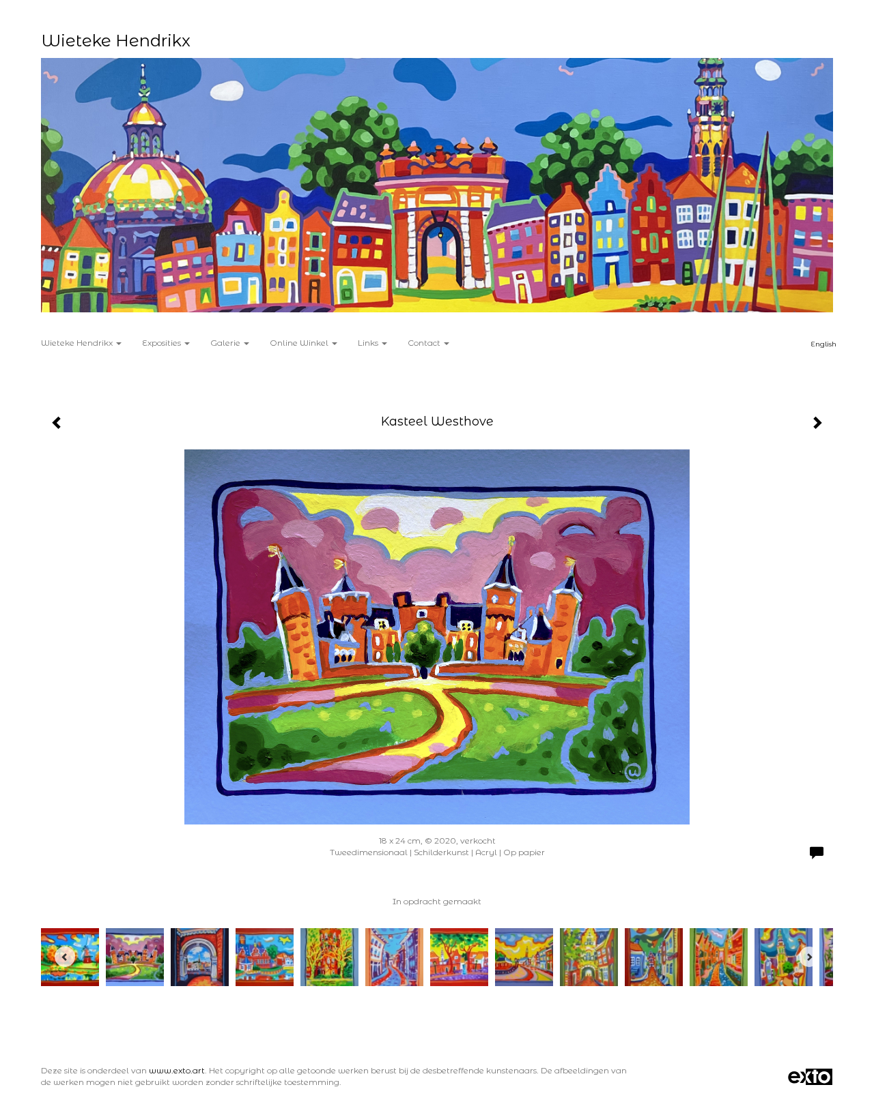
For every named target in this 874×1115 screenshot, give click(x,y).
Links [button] (369, 343)
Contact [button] (425, 343)
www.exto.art (177, 1070)
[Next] (809, 957)
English (823, 344)
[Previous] (65, 957)
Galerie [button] (226, 343)
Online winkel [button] (300, 343)
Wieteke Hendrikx (116, 40)
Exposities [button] (162, 343)
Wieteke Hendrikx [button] (78, 343)
